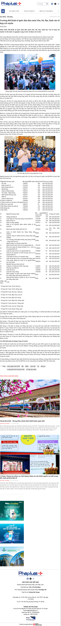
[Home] (3, 11)
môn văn (33, 366)
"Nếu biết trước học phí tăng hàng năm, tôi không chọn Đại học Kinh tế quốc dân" (24, 41)
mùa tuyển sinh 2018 (13, 366)
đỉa (22, 366)
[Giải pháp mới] (37, 624)
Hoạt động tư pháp (14, 11)
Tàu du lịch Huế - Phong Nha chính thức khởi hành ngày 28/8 (22, 421)
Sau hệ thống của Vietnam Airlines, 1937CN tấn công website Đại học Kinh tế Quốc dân (26, 39)
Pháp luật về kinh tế (29, 11)
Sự (38, 366)
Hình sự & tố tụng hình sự (46, 11)
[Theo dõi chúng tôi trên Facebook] (52, 4)
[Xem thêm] (58, 11)
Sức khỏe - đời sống (6, 17)
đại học (43, 366)
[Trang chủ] (30, 573)
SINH (26, 366)
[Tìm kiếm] (47, 4)
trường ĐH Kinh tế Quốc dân (15, 369)
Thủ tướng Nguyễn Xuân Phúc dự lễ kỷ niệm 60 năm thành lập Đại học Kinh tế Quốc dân (27, 37)
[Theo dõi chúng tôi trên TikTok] (55, 4)
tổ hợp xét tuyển (31, 369)
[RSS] (33, 578)
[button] (58, 4)
